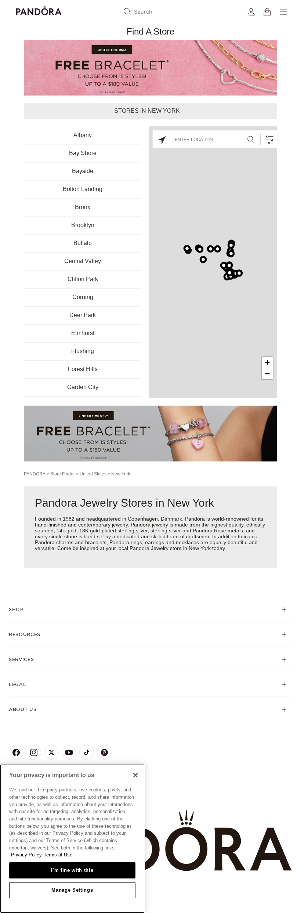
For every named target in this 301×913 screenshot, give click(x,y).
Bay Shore (83, 153)
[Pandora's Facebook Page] (16, 752)
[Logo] (39, 9)
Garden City (82, 387)
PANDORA (35, 474)
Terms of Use (58, 855)
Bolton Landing (82, 189)
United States (93, 474)
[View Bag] (267, 12)
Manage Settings (72, 890)
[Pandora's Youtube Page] (69, 752)
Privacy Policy (26, 855)
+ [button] (267, 362)
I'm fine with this (72, 870)
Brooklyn (82, 225)
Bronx (82, 207)
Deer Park (82, 315)
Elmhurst (82, 333)
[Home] (150, 840)
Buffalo (82, 243)
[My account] (251, 12)
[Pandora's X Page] (51, 752)
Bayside (82, 171)
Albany (82, 135)
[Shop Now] (150, 433)
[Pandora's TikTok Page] (86, 752)
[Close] (135, 775)
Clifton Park (83, 279)
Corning (82, 297)
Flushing (82, 351)
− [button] (267, 373)
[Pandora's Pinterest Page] (104, 752)
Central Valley (82, 261)
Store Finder (62, 474)
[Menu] (283, 12)
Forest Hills (83, 369)
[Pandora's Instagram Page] (33, 752)
